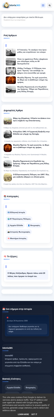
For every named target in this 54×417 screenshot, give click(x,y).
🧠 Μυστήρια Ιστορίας (17, 238)
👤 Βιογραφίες (34, 225)
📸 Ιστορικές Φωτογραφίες (19, 232)
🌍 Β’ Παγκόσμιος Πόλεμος (19, 219)
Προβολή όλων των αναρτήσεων (14, 20)
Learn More (23, 414)
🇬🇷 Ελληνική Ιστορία (16, 212)
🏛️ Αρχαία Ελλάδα (15, 225)
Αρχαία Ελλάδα (13, 387)
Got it (34, 414)
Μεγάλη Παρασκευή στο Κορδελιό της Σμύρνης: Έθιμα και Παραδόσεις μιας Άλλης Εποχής (31, 163)
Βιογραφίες (31, 387)
